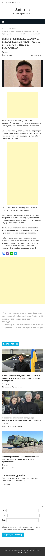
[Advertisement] (22, 105)
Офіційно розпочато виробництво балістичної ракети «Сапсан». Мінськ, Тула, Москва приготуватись (21, 459)
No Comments (37, 55)
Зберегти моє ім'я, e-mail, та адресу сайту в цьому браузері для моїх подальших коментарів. (21, 528)
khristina (6, 384)
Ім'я (4, 510)
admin (6, 52)
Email (4, 515)
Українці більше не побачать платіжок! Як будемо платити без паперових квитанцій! (23, 326)
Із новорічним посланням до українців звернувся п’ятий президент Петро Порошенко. (22, 419)
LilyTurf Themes (22, 552)
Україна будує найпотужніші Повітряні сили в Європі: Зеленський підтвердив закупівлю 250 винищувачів (21, 378)
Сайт (4, 520)
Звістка (22, 10)
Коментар (6, 484)
